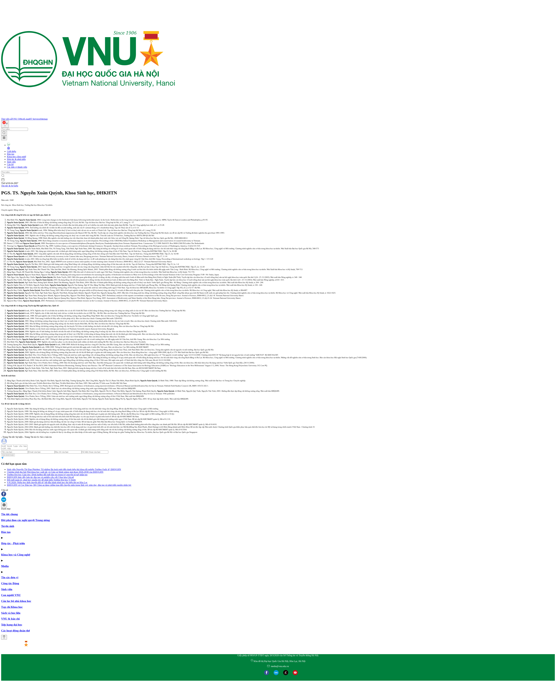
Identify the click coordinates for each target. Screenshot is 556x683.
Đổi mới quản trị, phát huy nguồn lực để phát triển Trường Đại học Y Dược (41, 480)
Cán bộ (10, 164)
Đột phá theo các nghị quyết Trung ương (25, 520)
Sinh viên (11, 162)
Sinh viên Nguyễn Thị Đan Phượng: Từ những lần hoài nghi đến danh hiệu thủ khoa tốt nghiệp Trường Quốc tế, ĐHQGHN (64, 469)
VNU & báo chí (10, 618)
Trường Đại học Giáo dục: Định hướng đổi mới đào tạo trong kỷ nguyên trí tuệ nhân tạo (47, 474)
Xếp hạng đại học (11, 624)
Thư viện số (6, 119)
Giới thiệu (11, 151)
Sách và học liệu (10, 612)
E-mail (27, 119)
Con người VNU (11, 595)
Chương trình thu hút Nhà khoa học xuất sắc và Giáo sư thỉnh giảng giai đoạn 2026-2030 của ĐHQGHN (55, 472)
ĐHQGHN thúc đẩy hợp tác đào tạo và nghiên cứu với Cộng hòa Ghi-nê (40, 477)
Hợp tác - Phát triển (13, 543)
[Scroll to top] (4, 637)
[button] (278, 494)
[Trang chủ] (88, 116)
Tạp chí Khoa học (12, 606)
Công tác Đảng (10, 583)
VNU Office (18, 119)
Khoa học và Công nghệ (15, 554)
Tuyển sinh (7, 526)
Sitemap (44, 119)
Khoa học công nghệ (16, 156)
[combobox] (5, 124)
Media (5, 566)
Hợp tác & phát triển (16, 159)
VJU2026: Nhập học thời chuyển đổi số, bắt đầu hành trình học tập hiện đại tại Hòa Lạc (47, 482)
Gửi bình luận (8, 455)
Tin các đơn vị (9, 577)
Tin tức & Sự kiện (10, 186)
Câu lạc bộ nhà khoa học (16, 601)
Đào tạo (10, 154)
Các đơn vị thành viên (17, 167)
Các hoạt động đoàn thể (15, 630)
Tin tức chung (9, 514)
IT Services (35, 119)
